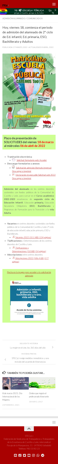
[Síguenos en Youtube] (29, 455)
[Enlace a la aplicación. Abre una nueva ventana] (13, 160)
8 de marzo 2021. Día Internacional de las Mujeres (12, 396)
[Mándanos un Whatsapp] (38, 455)
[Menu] (54, 4)
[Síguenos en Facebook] (20, 455)
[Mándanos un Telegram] (42, 455)
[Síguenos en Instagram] (33, 455)
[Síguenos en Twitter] (24, 455)
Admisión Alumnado (13, 18)
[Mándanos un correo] (15, 455)
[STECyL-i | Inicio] (6, 4)
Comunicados (35, 18)
